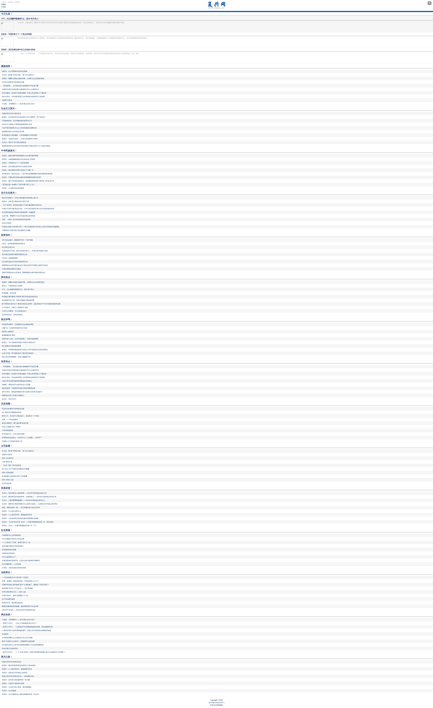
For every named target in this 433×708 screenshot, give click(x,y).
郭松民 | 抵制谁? (8, 331)
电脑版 (3, 4)
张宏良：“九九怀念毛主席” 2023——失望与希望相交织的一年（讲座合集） (28, 522)
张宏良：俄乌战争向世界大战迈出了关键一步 (18, 170)
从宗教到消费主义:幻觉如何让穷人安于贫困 (17, 638)
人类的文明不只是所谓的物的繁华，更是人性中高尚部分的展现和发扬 (26, 630)
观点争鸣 (5, 319)
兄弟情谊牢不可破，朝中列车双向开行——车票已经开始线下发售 (25, 251)
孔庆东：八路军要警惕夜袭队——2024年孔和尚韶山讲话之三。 (24, 500)
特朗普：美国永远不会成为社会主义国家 (16, 384)
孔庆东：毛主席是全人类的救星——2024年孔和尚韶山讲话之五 (24, 493)
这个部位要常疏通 (8, 599)
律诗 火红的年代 (8, 458)
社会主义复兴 (8, 108)
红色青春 (5, 530)
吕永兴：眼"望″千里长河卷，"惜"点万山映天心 (18, 75)
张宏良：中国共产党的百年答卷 (13, 683)
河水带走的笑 (7, 483)
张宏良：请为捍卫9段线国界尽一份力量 (16, 680)
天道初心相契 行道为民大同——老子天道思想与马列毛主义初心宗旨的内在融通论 (30, 227)
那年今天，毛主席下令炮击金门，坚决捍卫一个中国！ (21, 416)
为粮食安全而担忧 (8, 553)
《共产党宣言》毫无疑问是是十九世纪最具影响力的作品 (21, 205)
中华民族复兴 (8, 150)
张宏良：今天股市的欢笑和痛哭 (13, 188)
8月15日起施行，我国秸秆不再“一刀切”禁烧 (17, 240)
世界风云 (5, 361)
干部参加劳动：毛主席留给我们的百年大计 (17, 121)
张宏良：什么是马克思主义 (11, 511)
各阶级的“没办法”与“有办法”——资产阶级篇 (17, 588)
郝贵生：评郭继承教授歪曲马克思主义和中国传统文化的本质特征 (25, 350)
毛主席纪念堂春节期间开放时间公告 (14, 254)
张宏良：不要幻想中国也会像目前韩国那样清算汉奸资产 (21, 177)
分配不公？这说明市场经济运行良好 (14, 328)
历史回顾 (5, 403)
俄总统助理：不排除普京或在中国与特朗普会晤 (18, 388)
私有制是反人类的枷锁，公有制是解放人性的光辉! (19, 135)
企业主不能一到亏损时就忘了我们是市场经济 (18, 353)
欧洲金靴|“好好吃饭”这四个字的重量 (14, 476)
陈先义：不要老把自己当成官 (12, 286)
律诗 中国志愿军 (8, 472)
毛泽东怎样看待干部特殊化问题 (13, 82)
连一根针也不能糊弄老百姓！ (12, 412)
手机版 (3, 7)
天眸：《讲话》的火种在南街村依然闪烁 (16, 219)
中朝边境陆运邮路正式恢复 (11, 269)
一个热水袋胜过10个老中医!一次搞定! (15, 577)
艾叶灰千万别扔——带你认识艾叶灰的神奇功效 (18, 610)
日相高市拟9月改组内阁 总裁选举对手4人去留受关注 (20, 89)
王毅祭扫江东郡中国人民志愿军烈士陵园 (16, 230)
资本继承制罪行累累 (9, 550)
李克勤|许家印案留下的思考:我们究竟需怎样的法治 (20, 296)
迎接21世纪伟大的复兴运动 (11, 662)
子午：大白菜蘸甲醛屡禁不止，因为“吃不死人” (18, 289)
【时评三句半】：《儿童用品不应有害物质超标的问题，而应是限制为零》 (28, 627)
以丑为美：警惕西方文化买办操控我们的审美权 (18, 216)
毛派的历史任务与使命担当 (11, 113)
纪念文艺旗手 (7, 223)
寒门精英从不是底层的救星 (11, 346)
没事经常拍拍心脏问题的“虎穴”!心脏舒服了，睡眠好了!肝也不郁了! (25, 585)
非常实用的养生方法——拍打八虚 (14, 592)
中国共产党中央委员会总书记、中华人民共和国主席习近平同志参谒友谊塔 (28, 209)
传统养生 (5, 572)
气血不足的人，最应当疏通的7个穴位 (15, 595)
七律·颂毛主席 (7, 462)
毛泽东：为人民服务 (9, 691)
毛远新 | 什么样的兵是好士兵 (12, 441)
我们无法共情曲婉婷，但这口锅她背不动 (16, 357)
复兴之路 (5, 656)
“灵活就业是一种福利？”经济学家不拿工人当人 (18, 184)
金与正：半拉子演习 (9, 399)
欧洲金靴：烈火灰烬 (9, 293)
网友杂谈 (5, 614)
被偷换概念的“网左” (9, 335)
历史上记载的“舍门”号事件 (11, 427)
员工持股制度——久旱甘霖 (11, 564)
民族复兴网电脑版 (216, 705)
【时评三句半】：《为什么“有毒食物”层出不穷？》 (20, 623)
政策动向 (5, 235)
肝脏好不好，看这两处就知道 (12, 603)
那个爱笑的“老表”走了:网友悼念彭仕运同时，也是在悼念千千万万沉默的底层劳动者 (31, 304)
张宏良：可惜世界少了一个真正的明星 (15, 163)
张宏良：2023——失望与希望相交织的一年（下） (19, 525)
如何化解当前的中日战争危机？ (13, 546)
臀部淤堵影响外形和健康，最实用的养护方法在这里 (20, 606)
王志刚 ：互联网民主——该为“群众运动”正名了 (18, 104)
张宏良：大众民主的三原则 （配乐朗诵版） (17, 687)
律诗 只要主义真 (8, 480)
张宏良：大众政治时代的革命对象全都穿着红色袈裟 (20, 518)
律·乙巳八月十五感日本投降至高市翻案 (15, 469)
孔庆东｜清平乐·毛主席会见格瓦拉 (14, 142)
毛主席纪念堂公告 (8, 247)
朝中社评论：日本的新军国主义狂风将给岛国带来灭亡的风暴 (23, 96)
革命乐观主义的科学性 (10, 648)
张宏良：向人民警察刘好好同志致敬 (14, 71)
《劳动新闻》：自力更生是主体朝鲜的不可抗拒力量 (20, 86)
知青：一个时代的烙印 (10, 419)
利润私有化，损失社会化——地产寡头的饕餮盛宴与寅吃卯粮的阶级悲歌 (27, 174)
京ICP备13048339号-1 (216, 702)
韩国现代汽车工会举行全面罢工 (13, 395)
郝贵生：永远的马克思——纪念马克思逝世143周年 (20, 139)
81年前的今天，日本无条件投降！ (14, 434)
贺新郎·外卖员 (7, 100)
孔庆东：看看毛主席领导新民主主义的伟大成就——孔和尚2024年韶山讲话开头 (30, 504)
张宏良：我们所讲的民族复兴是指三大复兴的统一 (19, 665)
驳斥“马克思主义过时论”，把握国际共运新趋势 (18, 641)
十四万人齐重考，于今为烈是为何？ (14, 311)
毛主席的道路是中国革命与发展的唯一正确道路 (18, 212)
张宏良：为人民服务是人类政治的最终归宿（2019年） (21, 694)
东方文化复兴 (8, 192)
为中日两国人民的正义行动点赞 (13, 539)
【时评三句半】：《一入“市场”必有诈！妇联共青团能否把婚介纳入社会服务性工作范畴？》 (34, 652)
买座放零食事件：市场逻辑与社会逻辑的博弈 (18, 324)
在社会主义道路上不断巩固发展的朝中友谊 (17, 124)
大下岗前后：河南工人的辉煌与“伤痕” (15, 307)
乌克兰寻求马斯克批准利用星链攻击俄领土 (17, 381)
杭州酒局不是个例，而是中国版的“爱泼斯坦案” (18, 300)
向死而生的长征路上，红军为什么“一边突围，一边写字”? (22, 437)
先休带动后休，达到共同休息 (12, 315)
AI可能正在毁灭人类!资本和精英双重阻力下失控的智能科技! (23, 645)
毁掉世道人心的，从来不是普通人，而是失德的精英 (20, 339)
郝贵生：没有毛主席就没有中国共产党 (15, 201)
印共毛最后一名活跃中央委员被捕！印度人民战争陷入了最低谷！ (25, 93)
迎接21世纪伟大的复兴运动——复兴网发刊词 (18, 676)
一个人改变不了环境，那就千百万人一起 (16, 542)
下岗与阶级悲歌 (7, 430)
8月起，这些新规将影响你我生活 (13, 243)
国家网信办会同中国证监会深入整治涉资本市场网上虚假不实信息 (25, 265)
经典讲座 (5, 488)
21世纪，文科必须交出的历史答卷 (14, 568)
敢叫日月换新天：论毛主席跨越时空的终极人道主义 (20, 198)
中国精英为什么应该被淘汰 (11, 535)
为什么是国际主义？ (9, 557)
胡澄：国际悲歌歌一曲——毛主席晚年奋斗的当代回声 (21, 507)
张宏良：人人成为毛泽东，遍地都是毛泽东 (17, 515)
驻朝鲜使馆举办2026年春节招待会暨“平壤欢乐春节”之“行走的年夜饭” (26, 146)
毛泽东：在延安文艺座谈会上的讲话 (14, 672)
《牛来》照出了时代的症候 (11, 465)
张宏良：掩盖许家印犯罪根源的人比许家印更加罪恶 (20, 156)
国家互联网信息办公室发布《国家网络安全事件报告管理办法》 (24, 272)
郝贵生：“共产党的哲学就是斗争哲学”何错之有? (19, 342)
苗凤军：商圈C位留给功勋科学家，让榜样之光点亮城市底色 (23, 78)
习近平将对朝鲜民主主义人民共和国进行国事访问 (19, 128)
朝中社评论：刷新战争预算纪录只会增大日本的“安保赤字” (22, 392)
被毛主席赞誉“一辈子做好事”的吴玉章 (15, 423)
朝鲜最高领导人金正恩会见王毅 (13, 131)
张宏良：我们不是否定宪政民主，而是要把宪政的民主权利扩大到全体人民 (28, 181)
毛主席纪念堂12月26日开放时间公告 (15, 262)
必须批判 (5, 634)
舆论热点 (5, 277)
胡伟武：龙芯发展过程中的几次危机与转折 (17, 166)
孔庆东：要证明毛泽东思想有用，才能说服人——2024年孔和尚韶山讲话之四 (29, 497)
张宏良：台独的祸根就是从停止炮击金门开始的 (18, 159)
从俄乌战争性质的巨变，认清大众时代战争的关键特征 (21, 560)
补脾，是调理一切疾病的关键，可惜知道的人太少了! (20, 581)
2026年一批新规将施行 (10, 258)
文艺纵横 (5, 446)
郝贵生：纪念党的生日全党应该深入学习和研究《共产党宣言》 (24, 117)
